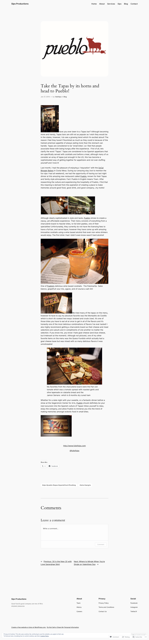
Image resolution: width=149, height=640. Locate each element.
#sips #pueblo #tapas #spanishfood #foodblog (59, 485)
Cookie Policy (44, 636)
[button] (54, 205)
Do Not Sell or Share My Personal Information (63, 627)
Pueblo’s (50, 286)
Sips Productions (19, 3)
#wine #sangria (85, 485)
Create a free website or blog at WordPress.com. (28, 627)
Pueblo (83, 176)
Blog (65, 97)
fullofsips (58, 97)
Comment (100, 544)
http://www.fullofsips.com (74, 446)
